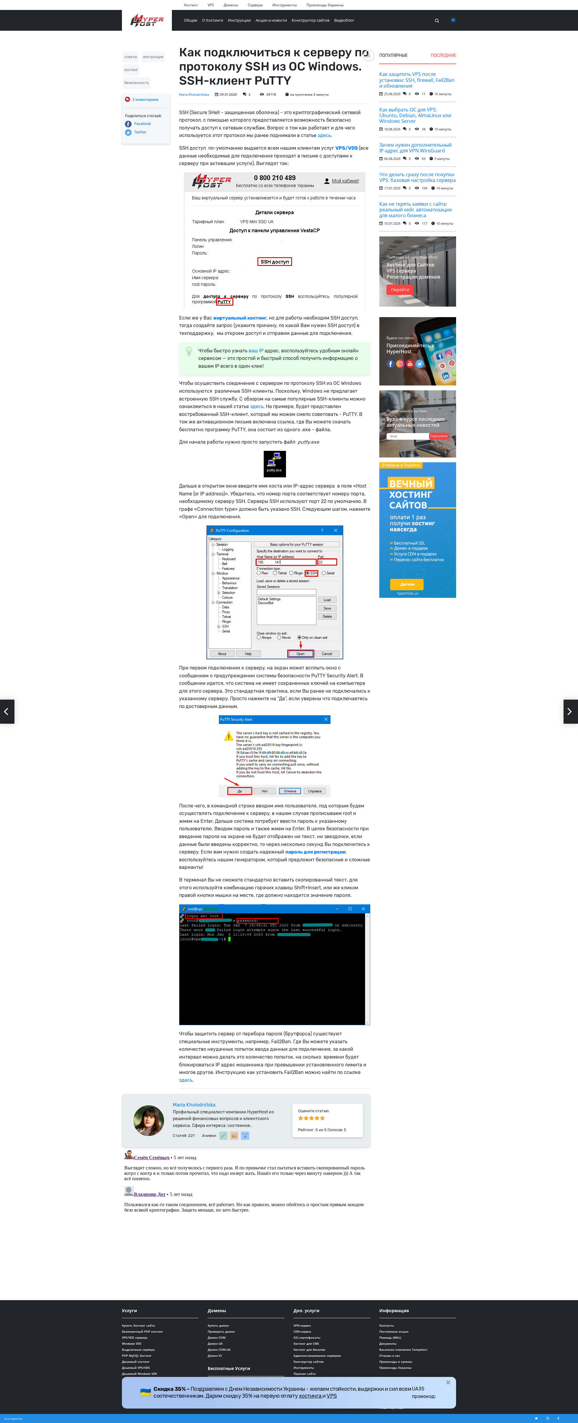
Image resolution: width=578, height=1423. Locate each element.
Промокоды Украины (324, 5)
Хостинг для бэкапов (309, 1349)
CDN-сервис (302, 1331)
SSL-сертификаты (307, 1337)
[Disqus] (246, 1222)
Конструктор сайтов (310, 20)
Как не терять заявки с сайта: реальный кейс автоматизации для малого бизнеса (415, 210)
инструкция (153, 57)
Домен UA (215, 1343)
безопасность (136, 83)
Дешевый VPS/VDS (136, 1367)
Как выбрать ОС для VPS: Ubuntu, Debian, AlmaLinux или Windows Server (415, 115)
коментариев (145, 100)
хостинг (131, 70)
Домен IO (215, 1355)
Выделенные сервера (138, 1349)
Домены (231, 5)
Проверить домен (221, 1331)
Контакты (386, 1325)
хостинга (311, 1396)
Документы (387, 1343)
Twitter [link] (140, 132)
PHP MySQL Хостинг (137, 1355)
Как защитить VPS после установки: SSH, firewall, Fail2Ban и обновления (417, 80)
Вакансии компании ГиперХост (403, 1349)
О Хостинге (212, 20)
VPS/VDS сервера (135, 1337)
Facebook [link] (142, 124)
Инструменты (284, 5)
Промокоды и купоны (395, 1361)
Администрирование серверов (317, 1355)
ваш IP (256, 351)
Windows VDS (131, 1343)
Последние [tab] (443, 55)
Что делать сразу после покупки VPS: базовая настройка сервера (417, 177)
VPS (211, 5)
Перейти (400, 289)
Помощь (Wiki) (390, 1337)
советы (130, 57)
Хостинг (191, 5)
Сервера (255, 5)
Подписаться (438, 436)
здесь (324, 135)
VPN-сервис (302, 1325)
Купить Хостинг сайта (138, 1325)
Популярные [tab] (393, 55)
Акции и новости (271, 20)
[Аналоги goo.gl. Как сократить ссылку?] (7, 712)
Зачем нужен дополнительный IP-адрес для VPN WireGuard (415, 148)
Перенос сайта (305, 1374)
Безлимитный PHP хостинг (142, 1331)
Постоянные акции (394, 1331)
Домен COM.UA (219, 1349)
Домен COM (216, 1337)
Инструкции (239, 20)
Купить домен (218, 1325)
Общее (190, 20)
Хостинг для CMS (306, 1343)
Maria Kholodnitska (194, 95)
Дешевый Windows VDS (139, 1374)
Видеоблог (344, 20)
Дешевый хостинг (136, 1361)
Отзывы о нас (389, 1355)
